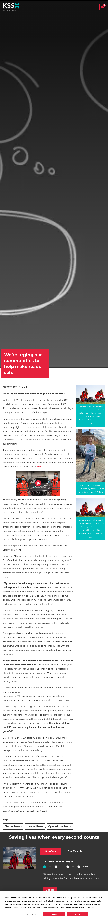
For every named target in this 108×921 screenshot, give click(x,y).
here (39, 467)
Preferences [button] (92, 908)
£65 (73, 866)
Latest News (35, 826)
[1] (19, 404)
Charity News (13, 826)
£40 (61, 866)
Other (85, 866)
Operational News (60, 826)
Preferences (31, 914)
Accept (77, 914)
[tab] (50, 851)
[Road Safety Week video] (38, 483)
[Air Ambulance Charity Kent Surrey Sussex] (11, 7)
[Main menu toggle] (93, 7)
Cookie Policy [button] (26, 908)
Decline (54, 914)
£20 (49, 866)
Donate (50, 890)
